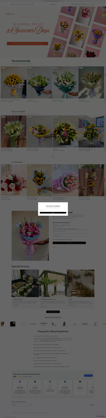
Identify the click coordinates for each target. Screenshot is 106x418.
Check (53, 212)
